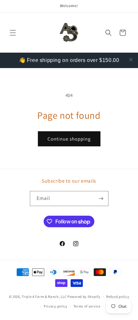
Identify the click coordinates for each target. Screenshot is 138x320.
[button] (13, 33)
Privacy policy (55, 306)
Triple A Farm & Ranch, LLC (44, 296)
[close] (131, 59)
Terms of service (86, 306)
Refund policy (117, 296)
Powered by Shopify (83, 296)
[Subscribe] (101, 198)
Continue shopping (69, 139)
